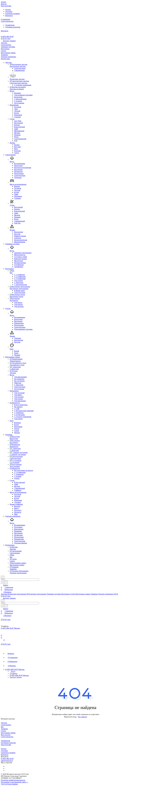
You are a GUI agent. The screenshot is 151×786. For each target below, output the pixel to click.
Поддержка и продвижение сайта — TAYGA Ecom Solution (14, 783)
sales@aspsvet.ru (7, 761)
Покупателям (6, 745)
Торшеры (4, 729)
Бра (2, 727)
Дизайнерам (9, 25)
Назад (13, 671)
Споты (3, 731)
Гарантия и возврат (12, 13)
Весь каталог (6, 735)
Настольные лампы (8, 733)
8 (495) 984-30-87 (7, 37)
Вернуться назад (70, 717)
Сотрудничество (7, 737)
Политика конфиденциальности (13, 780)
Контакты (9, 15)
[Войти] (2, 633)
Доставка (8, 12)
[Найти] (6, 582)
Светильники (6, 725)
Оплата (8, 10)
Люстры (4, 723)
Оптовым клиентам (12, 27)
